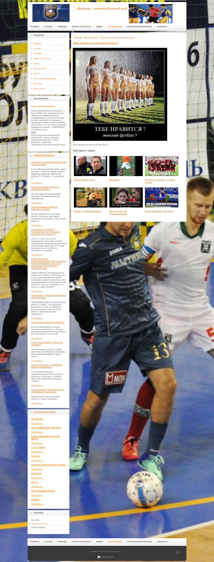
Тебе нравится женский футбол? (95, 43)
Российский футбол (43, 491)
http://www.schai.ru (39, 524)
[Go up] (177, 553)
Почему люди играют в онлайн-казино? (44, 208)
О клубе (37, 48)
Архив (36, 73)
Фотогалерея (40, 68)
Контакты (38, 83)
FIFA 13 (34, 482)
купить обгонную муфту (43, 106)
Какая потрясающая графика (48, 465)
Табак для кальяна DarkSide (47, 323)
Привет (35, 500)
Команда (38, 53)
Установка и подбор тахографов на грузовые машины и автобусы (45, 232)
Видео (37, 63)
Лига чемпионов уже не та (46, 428)
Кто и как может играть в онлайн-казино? (45, 188)
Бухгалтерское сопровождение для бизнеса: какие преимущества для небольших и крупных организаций (49, 264)
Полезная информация (45, 78)
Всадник (36, 474)
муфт (33, 132)
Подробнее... (37, 183)
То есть (35, 456)
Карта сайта (39, 88)
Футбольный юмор (45, 412)
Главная (37, 43)
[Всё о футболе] (51, 12)
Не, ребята (37, 419)
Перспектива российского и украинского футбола (48, 391)
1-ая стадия (38, 447)
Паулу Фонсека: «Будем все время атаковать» (47, 366)
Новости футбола (42, 58)
